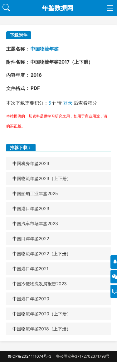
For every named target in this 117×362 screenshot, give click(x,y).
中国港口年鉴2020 (30, 298)
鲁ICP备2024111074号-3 (29, 356)
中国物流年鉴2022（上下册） (41, 253)
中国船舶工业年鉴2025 (35, 193)
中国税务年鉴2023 (30, 163)
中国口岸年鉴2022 (30, 238)
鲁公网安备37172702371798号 (83, 356)
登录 (67, 103)
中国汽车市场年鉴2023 (35, 223)
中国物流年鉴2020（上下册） (41, 313)
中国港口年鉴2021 (30, 268)
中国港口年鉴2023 (30, 208)
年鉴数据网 (57, 8)
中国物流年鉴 (45, 49)
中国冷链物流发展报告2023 (39, 283)
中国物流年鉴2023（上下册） (41, 178)
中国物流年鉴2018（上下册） (41, 328)
